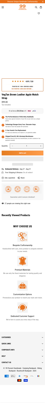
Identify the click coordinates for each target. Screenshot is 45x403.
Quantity (5, 146)
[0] (40, 7)
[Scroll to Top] (41, 391)
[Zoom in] (38, 59)
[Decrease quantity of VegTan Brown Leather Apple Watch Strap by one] (12, 146)
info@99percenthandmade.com (13, 402)
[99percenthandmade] (22, 7)
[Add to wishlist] (38, 13)
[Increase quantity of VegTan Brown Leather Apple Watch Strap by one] (40, 146)
